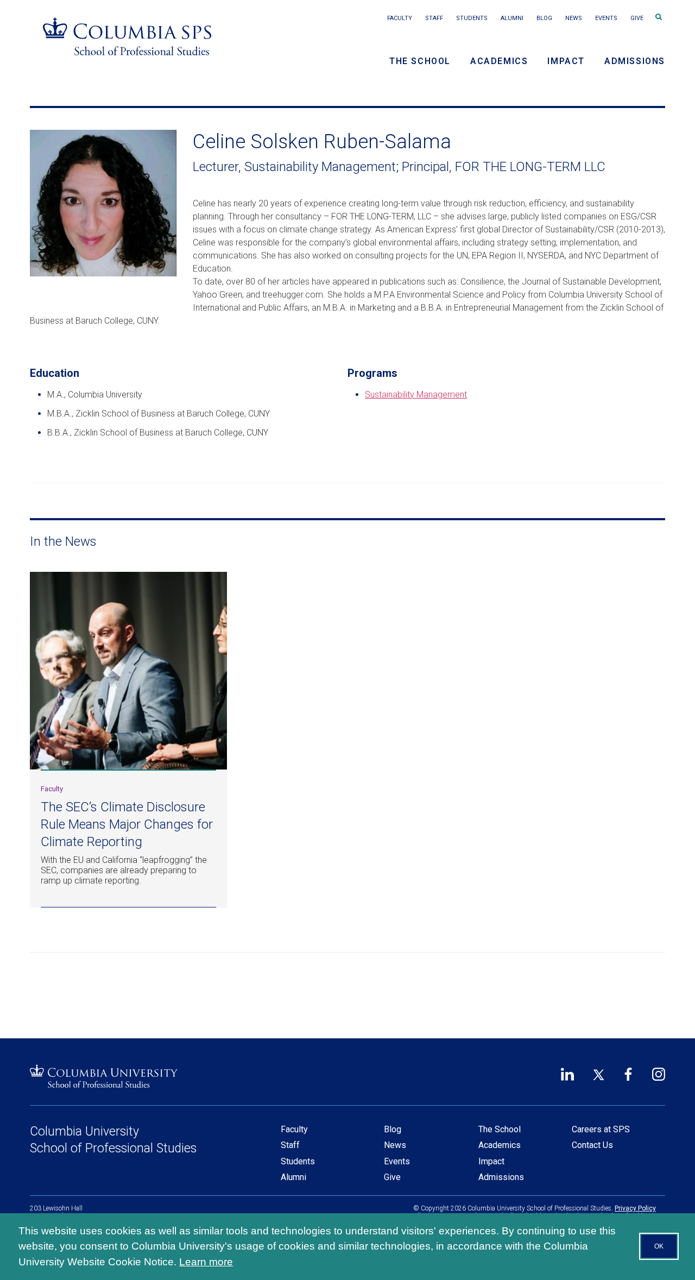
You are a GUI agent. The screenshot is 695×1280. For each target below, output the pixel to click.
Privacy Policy (635, 1208)
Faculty (399, 18)
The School (420, 61)
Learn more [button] (206, 1262)
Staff (434, 18)
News (573, 18)
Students (472, 18)
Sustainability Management (416, 394)
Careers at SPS (601, 1129)
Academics (499, 61)
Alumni (512, 18)
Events (606, 18)
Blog (544, 18)
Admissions (634, 61)
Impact (566, 61)
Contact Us (592, 1145)
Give (636, 18)
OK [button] (659, 1246)
